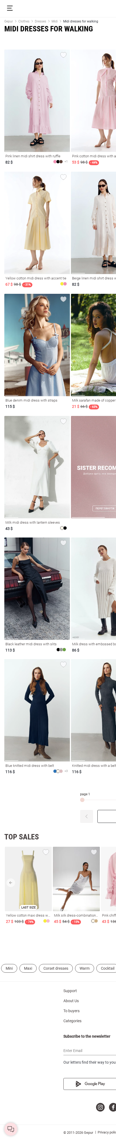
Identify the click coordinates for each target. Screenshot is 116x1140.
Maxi (28, 968)
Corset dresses (55, 968)
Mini (9, 968)
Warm (85, 968)
